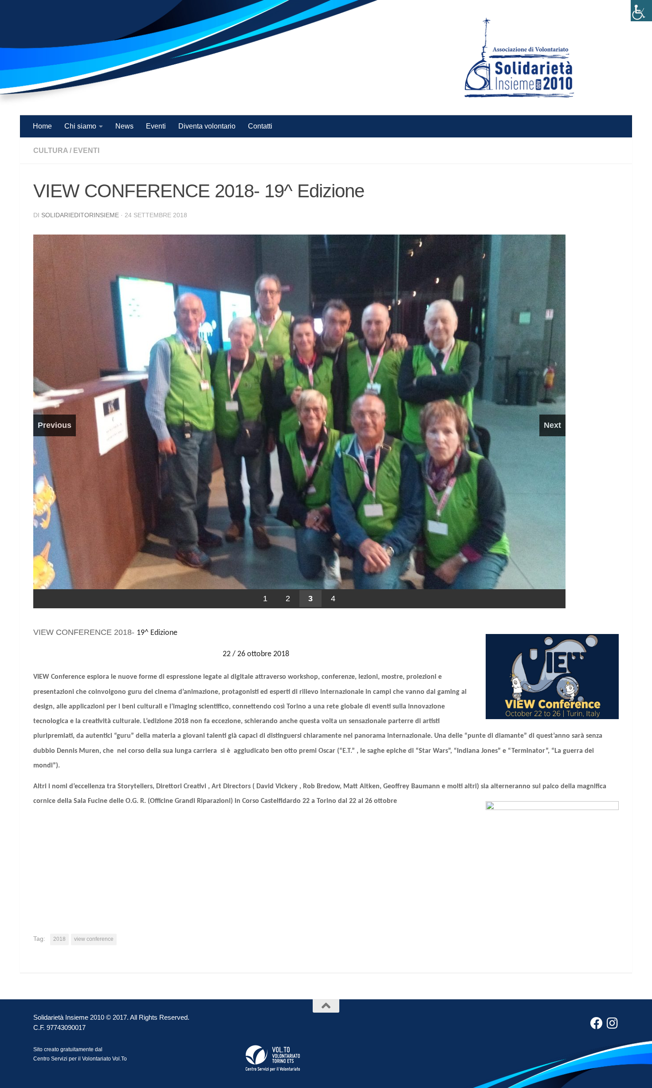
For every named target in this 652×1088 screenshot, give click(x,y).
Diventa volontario (207, 126)
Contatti (260, 126)
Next (552, 425)
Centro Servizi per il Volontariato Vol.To (80, 1059)
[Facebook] (596, 1023)
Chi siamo (80, 126)
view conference (94, 939)
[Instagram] (612, 1023)
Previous (54, 425)
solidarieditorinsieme (80, 215)
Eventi (156, 126)
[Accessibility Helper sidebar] (641, 10)
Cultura (50, 150)
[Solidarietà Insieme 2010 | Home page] (519, 58)
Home (42, 126)
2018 (59, 939)
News (124, 126)
